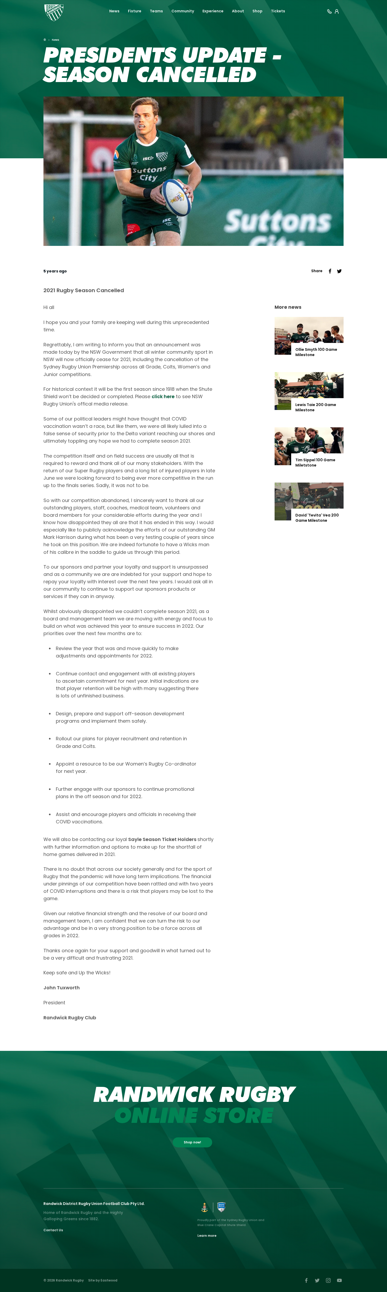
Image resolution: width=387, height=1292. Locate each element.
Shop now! (192, 1142)
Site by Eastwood (102, 1280)
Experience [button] (213, 11)
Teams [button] (156, 11)
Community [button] (182, 11)
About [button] (238, 11)
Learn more (206, 1235)
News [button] (114, 11)
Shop (257, 11)
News (55, 40)
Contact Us (53, 1230)
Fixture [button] (134, 11)
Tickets (278, 11)
